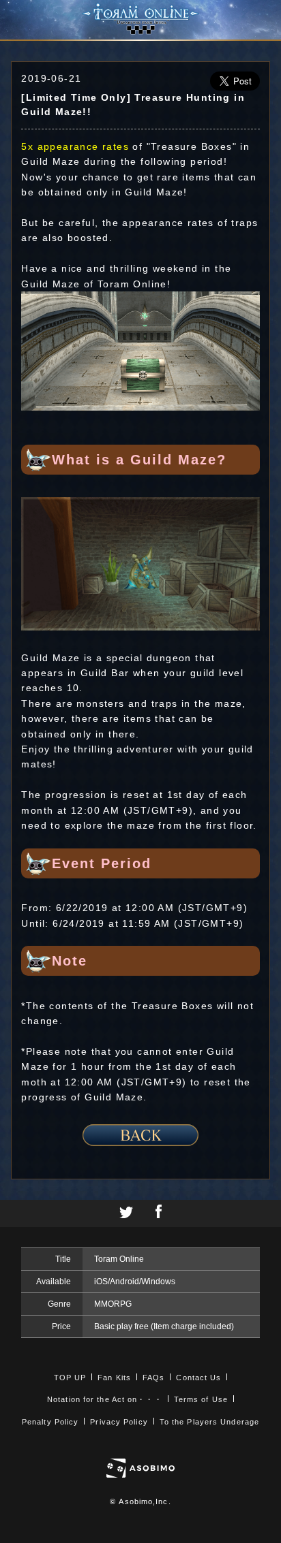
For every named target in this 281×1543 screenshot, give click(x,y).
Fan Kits (114, 1377)
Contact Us (198, 1377)
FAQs (153, 1377)
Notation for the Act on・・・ (104, 1399)
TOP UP (70, 1377)
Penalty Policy (50, 1422)
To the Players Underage (209, 1422)
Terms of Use (201, 1399)
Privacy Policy (118, 1422)
